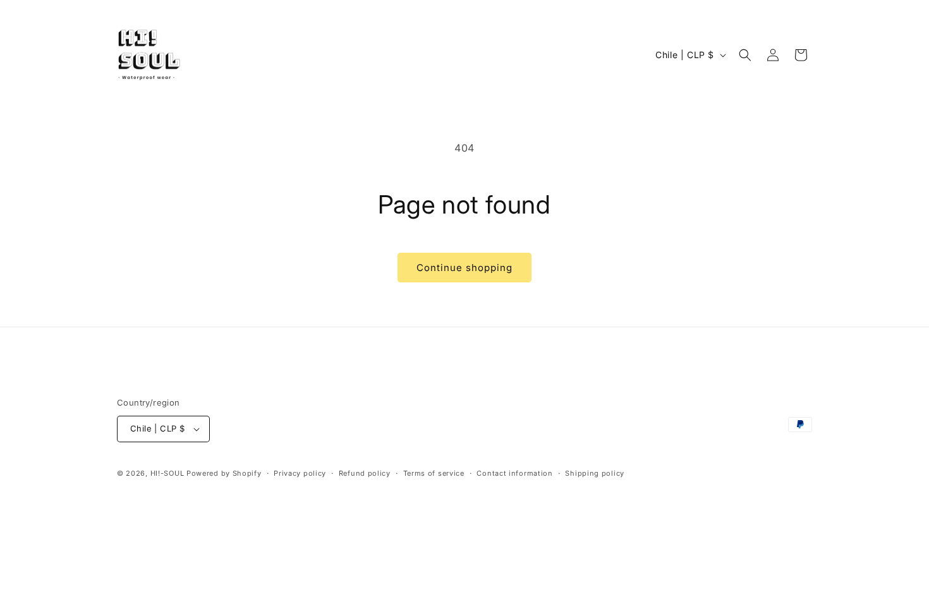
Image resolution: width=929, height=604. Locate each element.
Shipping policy (594, 473)
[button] (745, 55)
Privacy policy (300, 473)
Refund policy (365, 473)
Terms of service (433, 473)
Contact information (514, 473)
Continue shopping (464, 268)
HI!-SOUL (167, 473)
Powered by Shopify (224, 473)
